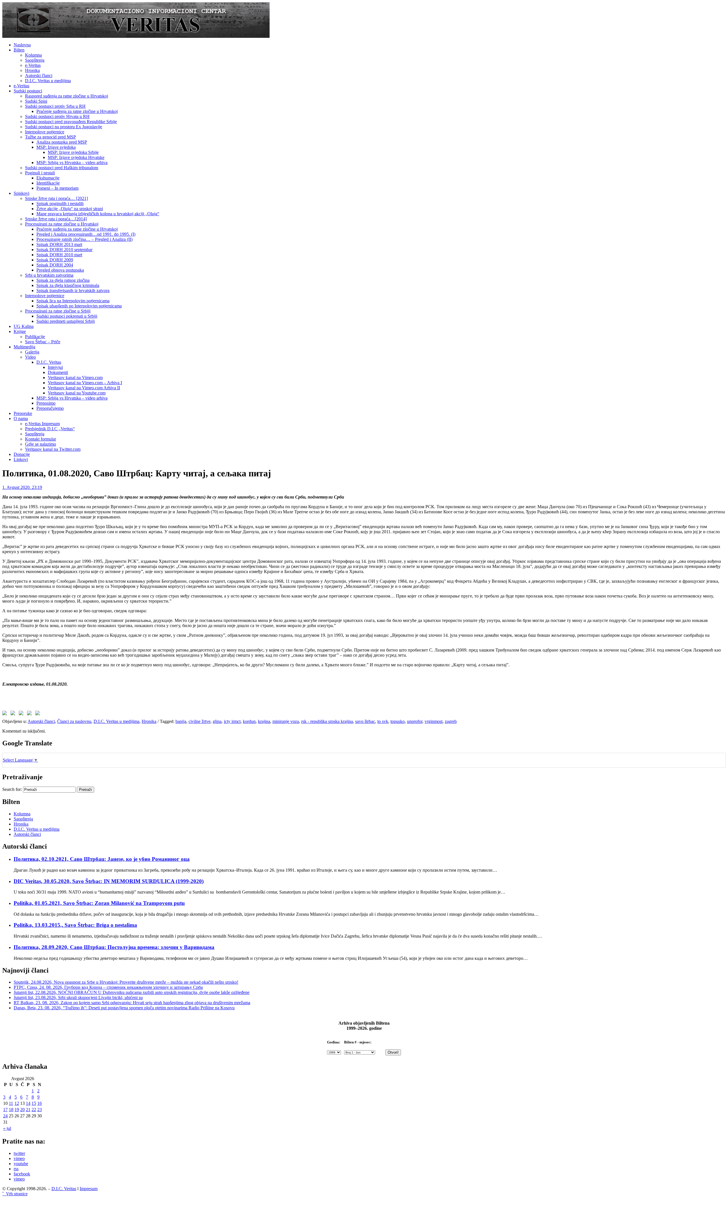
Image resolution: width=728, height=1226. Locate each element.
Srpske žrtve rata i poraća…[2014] (56, 218)
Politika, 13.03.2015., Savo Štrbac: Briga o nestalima (75, 925)
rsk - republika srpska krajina (327, 721)
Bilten (19, 49)
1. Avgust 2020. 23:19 (22, 487)
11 (11, 1103)
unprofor (414, 721)
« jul (7, 1128)
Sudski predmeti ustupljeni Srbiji (65, 321)
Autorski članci (38, 75)
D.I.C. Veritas (48, 362)
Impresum (89, 1188)
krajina (264, 721)
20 (22, 1109)
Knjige (20, 331)
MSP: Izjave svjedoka (56, 147)
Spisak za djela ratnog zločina (63, 280)
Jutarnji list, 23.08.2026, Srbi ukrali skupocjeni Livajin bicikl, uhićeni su (78, 997)
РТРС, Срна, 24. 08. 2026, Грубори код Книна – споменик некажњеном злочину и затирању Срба (108, 987)
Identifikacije (48, 183)
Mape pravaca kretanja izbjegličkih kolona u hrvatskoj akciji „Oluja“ (97, 213)
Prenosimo (45, 403)
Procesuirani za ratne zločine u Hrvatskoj (61, 224)
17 (5, 1109)
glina (217, 721)
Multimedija (24, 346)
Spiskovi (21, 193)
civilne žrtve (199, 721)
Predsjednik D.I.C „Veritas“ (50, 428)
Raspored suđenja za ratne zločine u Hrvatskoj (66, 96)
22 (34, 1109)
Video (30, 357)
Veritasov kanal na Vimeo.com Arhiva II (84, 387)
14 (28, 1103)
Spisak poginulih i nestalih (60, 203)
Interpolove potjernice (44, 131)
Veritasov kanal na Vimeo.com (75, 377)
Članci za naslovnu (74, 721)
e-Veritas (33, 65)
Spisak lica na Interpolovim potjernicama (72, 300)
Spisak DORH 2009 (54, 259)
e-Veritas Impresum (42, 423)
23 (39, 1109)
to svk (382, 721)
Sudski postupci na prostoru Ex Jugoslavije (63, 126)
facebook (22, 1173)
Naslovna (22, 44)
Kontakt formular (40, 439)
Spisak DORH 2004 (54, 264)
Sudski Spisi (36, 101)
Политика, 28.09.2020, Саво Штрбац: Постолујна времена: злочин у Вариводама (114, 947)
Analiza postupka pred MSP (61, 142)
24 (5, 1115)
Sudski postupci (28, 90)
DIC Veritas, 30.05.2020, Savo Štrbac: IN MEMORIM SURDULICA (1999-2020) (109, 881)
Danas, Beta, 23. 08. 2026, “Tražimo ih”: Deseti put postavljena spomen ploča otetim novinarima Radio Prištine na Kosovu (124, 1007)
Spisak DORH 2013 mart (59, 244)
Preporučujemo (50, 408)
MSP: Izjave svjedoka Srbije (73, 152)
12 (17, 1103)
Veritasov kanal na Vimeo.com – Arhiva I (85, 382)
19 (17, 1109)
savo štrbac (365, 721)
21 (28, 1109)
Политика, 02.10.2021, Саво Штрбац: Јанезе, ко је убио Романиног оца (102, 859)
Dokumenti (58, 372)
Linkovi (21, 459)
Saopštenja (34, 60)
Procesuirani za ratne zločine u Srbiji (57, 311)
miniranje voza (285, 721)
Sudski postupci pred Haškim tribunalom (61, 167)
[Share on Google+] (22, 714)
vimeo (19, 1158)
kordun (249, 721)
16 (39, 1103)
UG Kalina (24, 326)
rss (16, 1168)
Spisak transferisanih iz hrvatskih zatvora (72, 290)
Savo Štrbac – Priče (42, 341)
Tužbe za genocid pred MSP (50, 137)
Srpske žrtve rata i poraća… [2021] (56, 198)
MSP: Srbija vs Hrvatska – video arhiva (71, 162)
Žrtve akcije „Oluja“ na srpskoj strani (69, 208)
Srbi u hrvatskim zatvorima (49, 275)
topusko (397, 721)
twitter (19, 1153)
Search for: (12, 789)
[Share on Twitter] (14, 714)
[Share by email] (38, 714)
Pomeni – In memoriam (57, 188)
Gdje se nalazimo (40, 444)
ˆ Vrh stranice (15, 1193)
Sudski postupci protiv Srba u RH (55, 106)
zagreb (451, 721)
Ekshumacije (47, 177)
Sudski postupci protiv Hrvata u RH (57, 116)
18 (11, 1109)
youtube (21, 1163)
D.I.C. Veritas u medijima (48, 80)
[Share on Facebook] (5, 714)
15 (34, 1103)
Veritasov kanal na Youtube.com (77, 392)
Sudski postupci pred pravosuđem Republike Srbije (71, 121)
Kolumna (33, 55)
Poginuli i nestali (40, 172)
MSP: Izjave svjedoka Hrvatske (76, 157)
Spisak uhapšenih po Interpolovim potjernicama (79, 305)
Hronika (32, 70)
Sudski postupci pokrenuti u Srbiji (66, 316)
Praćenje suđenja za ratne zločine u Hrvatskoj (77, 111)
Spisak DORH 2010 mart (59, 254)
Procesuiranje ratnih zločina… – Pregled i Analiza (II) (84, 239)
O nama (21, 418)
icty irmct (232, 721)
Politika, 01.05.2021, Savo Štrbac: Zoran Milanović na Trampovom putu (99, 903)
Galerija (32, 352)
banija (180, 721)
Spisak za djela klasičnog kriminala (67, 285)
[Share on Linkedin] (30, 714)
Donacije (22, 454)
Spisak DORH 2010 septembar (64, 249)
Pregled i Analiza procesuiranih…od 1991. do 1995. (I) (85, 234)
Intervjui (55, 367)
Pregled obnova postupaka (60, 270)
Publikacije (35, 336)
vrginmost (433, 721)
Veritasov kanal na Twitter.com (52, 449)
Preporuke (23, 413)
